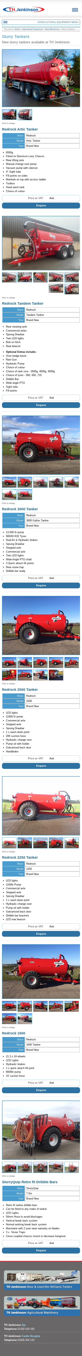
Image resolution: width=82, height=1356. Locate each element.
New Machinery (52, 29)
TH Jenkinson (23, 12)
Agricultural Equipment (32, 29)
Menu (75, 10)
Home (17, 29)
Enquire (41, 205)
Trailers (42, 1280)
